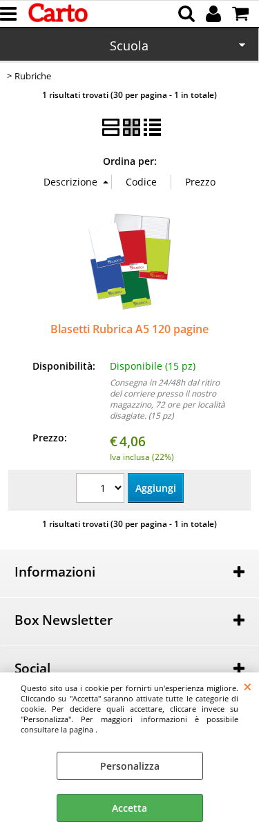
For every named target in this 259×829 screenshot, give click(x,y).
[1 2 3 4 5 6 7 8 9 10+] (102, 489)
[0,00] (242, 13)
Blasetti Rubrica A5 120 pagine (129, 329)
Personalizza (130, 765)
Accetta (129, 808)
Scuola (129, 45)
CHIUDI (247, 686)
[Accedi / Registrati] (215, 13)
